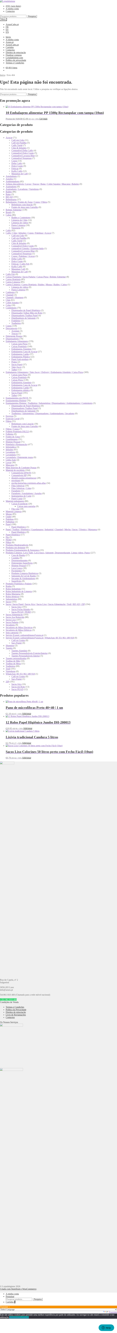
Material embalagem (15, 501)
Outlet (8, 516)
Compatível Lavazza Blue (23, 155)
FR (7, 27)
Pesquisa (32, 16)
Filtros (8, 421)
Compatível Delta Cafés (22, 150)
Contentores (11, 308)
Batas (8, 194)
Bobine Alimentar (14, 210)
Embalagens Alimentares (17, 341)
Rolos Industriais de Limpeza (19, 591)
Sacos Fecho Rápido (20, 609)
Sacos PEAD (17, 689)
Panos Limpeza (18, 225)
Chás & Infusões (18, 148)
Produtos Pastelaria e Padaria (19, 583)
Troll (8, 669)
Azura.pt (10, 42)
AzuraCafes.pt (12, 24)
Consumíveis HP (19, 475)
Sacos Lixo (11, 620)
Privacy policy (22, 1317)
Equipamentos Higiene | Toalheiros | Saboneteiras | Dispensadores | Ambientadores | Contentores (49, 403)
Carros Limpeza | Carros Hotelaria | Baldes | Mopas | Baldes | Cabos (36, 284)
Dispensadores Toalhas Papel (24, 315)
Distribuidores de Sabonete (23, 318)
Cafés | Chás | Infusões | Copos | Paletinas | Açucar (28, 233)
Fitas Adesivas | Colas (21, 488)
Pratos (14, 362)
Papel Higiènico (18, 527)
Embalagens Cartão (20, 354)
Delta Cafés (16, 163)
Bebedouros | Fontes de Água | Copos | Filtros (26, 202)
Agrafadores (11, 176)
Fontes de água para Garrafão (24, 207)
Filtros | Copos (12, 429)
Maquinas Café (18, 269)
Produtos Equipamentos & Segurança (22, 550)
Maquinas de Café (19, 173)
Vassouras (15, 228)
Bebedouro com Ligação (22, 424)
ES (7, 29)
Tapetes (9, 648)
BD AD (9, 197)
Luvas (8, 462)
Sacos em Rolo (18, 687)
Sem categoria (12, 632)
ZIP (7, 681)
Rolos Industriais (13, 589)
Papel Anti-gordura (20, 359)
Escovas (9, 416)
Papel (8, 524)
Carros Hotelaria (13, 279)
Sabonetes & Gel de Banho (23, 576)
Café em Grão (17, 140)
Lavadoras (10, 452)
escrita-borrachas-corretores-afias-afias (28, 483)
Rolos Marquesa (13, 594)
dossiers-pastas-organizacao (23, 478)
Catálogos (10, 292)
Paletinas (10, 519)
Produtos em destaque (15, 547)
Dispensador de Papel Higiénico (25, 310)
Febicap (15, 168)
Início (8, 37)
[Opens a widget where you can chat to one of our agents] (106, 1328)
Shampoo (10, 645)
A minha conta (12, 8)
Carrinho (10, 47)
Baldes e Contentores (21, 217)
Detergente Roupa (14, 336)
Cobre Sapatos (12, 302)
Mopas (9, 514)
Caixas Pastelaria (19, 346)
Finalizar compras (14, 55)
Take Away (16, 367)
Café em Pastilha (19, 143)
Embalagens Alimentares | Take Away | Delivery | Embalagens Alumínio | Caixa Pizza (44, 372)
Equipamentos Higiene (16, 400)
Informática (11, 447)
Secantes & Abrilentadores (23, 578)
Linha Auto (11, 460)
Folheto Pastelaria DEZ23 (17, 431)
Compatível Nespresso (21, 158)
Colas (8, 305)
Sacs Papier (16, 643)
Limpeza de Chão (19, 220)
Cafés (8, 230)
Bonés (8, 212)
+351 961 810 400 (8, 999)
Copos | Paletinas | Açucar (23, 256)
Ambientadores (12, 181)
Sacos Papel (16, 364)
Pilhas (8, 542)
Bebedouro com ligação (22, 204)
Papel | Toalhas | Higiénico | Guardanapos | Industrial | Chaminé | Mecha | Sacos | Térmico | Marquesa (51, 529)
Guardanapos (12, 439)
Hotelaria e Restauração (16, 444)
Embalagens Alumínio (21, 349)
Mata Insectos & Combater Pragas (21, 467)
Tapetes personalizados (16, 658)
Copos (14, 161)
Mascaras (10, 465)
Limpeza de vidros (19, 222)
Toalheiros (16, 323)
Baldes (9, 192)
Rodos (9, 586)
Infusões (9, 449)
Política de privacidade (16, 60)
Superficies (16, 581)
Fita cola (15, 509)
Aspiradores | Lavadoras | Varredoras (22, 189)
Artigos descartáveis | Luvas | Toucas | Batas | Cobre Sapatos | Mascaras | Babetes (42, 184)
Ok (10, 1317)
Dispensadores (12, 338)
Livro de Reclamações (16, 1015)
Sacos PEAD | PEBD (21, 612)
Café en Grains (18, 640)
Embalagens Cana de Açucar (24, 351)
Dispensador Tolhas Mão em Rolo (26, 313)
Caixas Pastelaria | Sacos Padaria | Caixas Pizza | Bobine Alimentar (36, 277)
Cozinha (15, 558)
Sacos (8, 601)
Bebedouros (11, 199)
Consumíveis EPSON (21, 473)
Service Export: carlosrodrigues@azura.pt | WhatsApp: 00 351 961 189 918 (40, 638)
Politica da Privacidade (16, 1009)
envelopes (15, 480)
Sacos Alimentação (14, 614)
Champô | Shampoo (15, 297)
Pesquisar (10, 1296)
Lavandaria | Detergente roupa (19, 457)
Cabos (8, 215)
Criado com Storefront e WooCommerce (18, 1289)
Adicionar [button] (26, 713)
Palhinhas (10, 522)
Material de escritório (15, 470)
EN (7, 32)
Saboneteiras (11, 599)
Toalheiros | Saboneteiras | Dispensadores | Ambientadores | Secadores (42, 413)
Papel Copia (16, 498)
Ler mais (43, 119)
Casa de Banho (18, 555)
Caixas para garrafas (26, 506)
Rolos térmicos (12, 596)
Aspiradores (11, 186)
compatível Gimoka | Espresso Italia (27, 248)
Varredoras (10, 671)
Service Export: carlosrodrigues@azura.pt (24, 635)
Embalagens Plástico (20, 357)
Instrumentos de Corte (21, 496)
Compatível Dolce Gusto (22, 153)
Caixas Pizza (17, 380)
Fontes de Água (13, 436)
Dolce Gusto (17, 166)
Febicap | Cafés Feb (20, 264)
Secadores (10, 625)
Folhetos (9, 434)
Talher (14, 369)
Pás (7, 537)
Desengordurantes (19, 560)
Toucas (14, 333)
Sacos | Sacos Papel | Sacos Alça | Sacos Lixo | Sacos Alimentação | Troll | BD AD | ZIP (45, 604)
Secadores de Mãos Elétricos (19, 630)
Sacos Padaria (12, 622)
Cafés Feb (10, 274)
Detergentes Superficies (22, 563)
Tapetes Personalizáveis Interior (25, 656)
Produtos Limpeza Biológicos (24, 573)
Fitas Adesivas (17, 485)
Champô (9, 295)
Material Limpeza (14, 511)
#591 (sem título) (13, 6)
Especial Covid (12, 418)
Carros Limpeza (13, 282)
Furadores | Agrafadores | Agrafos (26, 493)
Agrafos (9, 179)
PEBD (9, 540)
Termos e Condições (15, 63)
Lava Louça (16, 568)
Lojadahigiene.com (14, 57)
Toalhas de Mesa (13, 663)
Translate (113, 1312)
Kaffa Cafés (16, 171)
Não (14, 1317)
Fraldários (15, 320)
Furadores (15, 491)
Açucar (9, 137)
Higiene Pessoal (13, 442)
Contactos (10, 11)
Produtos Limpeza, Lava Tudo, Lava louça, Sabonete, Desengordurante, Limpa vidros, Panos (48, 552)
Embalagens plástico (20, 390)
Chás (8, 300)
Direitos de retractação (16, 52)
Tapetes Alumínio (19, 650)
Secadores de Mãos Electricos (19, 627)
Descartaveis (11, 328)
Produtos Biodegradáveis (17, 545)
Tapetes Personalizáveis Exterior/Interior (29, 653)
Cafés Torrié (17, 145)
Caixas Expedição (19, 503)
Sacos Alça (16, 607)
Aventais (15, 331)
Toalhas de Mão (13, 661)
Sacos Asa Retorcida (15, 617)
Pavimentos (16, 571)
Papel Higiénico (13, 534)
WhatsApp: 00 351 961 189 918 (20, 674)
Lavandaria (11, 455)
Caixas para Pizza (19, 344)
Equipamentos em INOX (17, 398)
